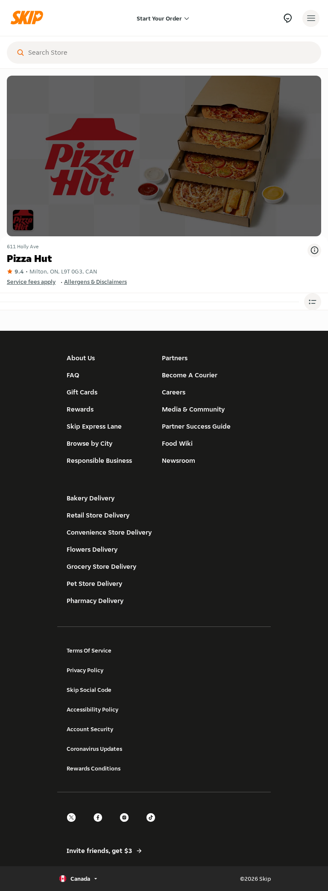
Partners (174, 357)
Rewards (80, 409)
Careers (173, 392)
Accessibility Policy (92, 709)
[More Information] (314, 250)
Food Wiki (177, 443)
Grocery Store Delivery (101, 566)
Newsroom (178, 460)
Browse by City (89, 443)
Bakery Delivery (90, 498)
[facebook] (100, 824)
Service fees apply (31, 281)
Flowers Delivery (92, 549)
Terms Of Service (89, 650)
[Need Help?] (288, 18)
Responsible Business (99, 460)
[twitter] (74, 824)
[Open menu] (310, 18)
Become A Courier (189, 375)
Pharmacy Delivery (95, 600)
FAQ (73, 375)
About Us (81, 357)
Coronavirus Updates (94, 749)
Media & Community (193, 409)
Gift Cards (82, 392)
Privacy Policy (85, 670)
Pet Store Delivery (94, 583)
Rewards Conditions (93, 768)
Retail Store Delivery (98, 515)
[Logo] (29, 18)
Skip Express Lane (94, 426)
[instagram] (127, 824)
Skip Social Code (89, 690)
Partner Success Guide (196, 426)
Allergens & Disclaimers (95, 281)
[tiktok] (153, 824)
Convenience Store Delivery (109, 532)
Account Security (90, 729)
